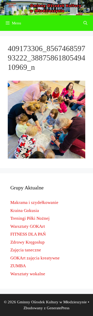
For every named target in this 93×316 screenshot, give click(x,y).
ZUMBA (18, 265)
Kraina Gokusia (24, 210)
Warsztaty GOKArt (27, 226)
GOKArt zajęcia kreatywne (35, 258)
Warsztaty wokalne (27, 273)
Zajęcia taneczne (25, 250)
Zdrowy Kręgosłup (27, 242)
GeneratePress (58, 308)
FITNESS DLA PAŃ (28, 234)
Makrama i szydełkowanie (34, 202)
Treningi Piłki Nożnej (30, 218)
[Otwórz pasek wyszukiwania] (85, 23)
